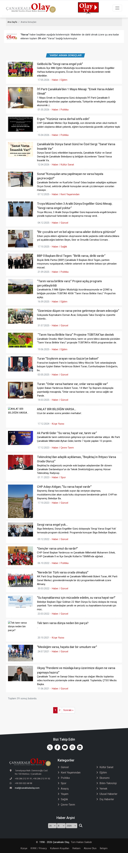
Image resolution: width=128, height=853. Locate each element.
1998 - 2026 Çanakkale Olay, (54, 842)
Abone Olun (90, 848)
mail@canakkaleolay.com (27, 788)
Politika (65, 777)
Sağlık (64, 799)
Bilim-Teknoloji (108, 783)
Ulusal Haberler (108, 794)
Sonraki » (68, 710)
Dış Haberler (107, 799)
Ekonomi (105, 777)
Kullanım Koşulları (59, 848)
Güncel (65, 767)
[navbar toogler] (117, 8)
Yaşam (64, 794)
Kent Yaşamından (70, 772)
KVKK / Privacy (39, 848)
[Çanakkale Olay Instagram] (71, 747)
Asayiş (65, 788)
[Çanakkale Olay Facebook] (56, 747)
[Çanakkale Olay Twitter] (49, 747)
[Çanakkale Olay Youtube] (64, 747)
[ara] (80, 825)
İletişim (104, 848)
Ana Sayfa (12, 22)
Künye (24, 848)
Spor (63, 783)
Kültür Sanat (106, 767)
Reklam (76, 848)
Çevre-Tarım (68, 804)
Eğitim (103, 772)
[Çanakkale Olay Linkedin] (79, 747)
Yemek (103, 788)
